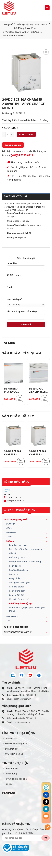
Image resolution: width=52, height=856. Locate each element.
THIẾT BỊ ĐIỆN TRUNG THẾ (17, 632)
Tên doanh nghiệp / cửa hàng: (22, 311)
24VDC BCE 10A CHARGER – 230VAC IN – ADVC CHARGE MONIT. (12, 453)
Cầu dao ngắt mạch (18, 545)
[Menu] (47, 7)
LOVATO (44, 24)
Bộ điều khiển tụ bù (18, 570)
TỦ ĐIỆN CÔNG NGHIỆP (16, 626)
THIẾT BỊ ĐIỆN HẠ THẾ (26, 24)
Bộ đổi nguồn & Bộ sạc (25, 28)
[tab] (26, 196)
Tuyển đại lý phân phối (16, 778)
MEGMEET (11, 532)
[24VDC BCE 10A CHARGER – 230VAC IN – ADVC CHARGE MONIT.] (13, 435)
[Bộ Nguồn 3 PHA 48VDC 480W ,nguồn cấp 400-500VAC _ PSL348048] (13, 373)
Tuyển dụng (11, 773)
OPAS (9, 528)
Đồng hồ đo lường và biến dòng (25, 561)
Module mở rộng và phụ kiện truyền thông (27, 609)
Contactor (14, 574)
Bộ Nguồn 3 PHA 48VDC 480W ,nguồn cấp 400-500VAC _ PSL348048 (13, 390)
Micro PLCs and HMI (19, 599)
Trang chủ (8, 24)
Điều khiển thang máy (16, 743)
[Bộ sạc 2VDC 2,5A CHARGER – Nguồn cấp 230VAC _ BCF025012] (38, 373)
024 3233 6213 (14, 497)
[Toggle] (46, 519)
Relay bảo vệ (15, 565)
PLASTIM (10, 524)
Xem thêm (20, 398)
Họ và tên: (12, 263)
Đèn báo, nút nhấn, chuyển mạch (25, 549)
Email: (10, 287)
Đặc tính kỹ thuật (15, 196)
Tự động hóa (11, 738)
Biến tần (13, 553)
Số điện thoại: (14, 275)
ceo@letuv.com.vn (15, 500)
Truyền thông (11, 768)
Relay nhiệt (14, 578)
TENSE (9, 536)
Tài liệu (8, 783)
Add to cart (26, 134)
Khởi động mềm (17, 557)
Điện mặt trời (11, 748)
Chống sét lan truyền (19, 582)
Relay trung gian (17, 590)
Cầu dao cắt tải (16, 586)
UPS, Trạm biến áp (14, 753)
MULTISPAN (12, 616)
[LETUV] (9, 8)
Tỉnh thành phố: (15, 299)
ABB (8, 620)
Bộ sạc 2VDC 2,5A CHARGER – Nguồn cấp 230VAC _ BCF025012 (38, 390)
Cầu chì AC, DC (16, 595)
